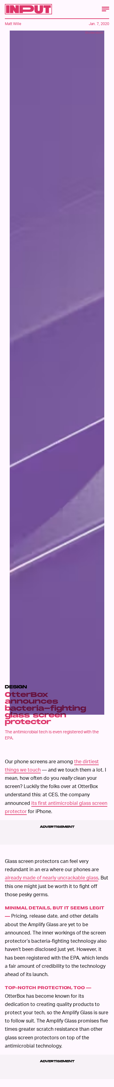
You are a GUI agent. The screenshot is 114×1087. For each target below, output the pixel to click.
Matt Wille (13, 23)
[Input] (28, 9)
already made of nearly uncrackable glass (51, 877)
